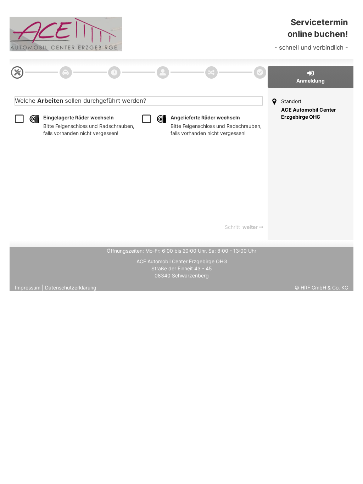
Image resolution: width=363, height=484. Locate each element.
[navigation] (17, 72)
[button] (311, 77)
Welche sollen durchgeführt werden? (80, 100)
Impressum (27, 288)
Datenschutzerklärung (70, 288)
